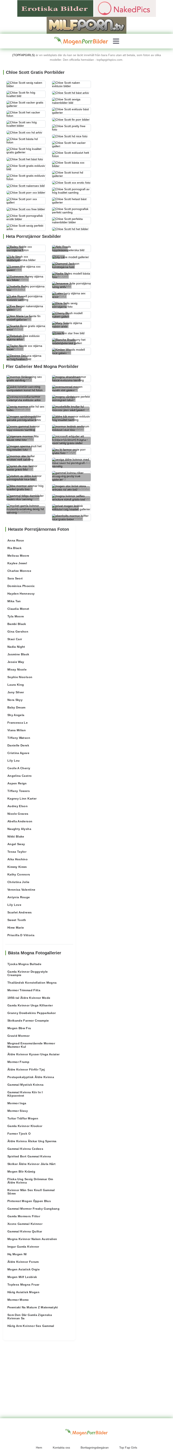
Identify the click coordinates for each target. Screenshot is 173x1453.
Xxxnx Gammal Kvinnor (24, 1223)
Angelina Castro (19, 775)
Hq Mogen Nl (17, 1254)
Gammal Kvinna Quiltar (24, 1231)
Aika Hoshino (17, 859)
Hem (39, 1447)
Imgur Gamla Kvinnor (23, 1246)
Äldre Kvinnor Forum (23, 1261)
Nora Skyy (15, 700)
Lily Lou (13, 760)
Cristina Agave (18, 753)
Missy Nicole (17, 669)
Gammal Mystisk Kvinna (25, 1084)
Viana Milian (16, 730)
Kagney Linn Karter (21, 798)
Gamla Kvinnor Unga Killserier (30, 1005)
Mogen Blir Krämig (21, 1171)
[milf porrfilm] (86, 25)
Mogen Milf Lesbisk (22, 1277)
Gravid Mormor (18, 1035)
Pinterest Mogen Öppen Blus (29, 1201)
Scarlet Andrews (19, 912)
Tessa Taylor (16, 851)
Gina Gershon (17, 631)
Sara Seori (15, 578)
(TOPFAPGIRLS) (23, 55)
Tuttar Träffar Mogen (22, 1118)
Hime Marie (15, 927)
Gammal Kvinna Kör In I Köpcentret (25, 1094)
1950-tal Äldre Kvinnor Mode (28, 997)
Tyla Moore (15, 616)
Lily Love (14, 904)
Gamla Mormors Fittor (23, 1216)
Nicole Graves (17, 813)
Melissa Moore (18, 555)
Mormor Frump (18, 1062)
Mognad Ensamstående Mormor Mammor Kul (31, 1045)
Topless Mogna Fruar (23, 1284)
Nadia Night (16, 646)
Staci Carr (14, 639)
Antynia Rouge (18, 897)
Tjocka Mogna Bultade (24, 964)
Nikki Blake (15, 836)
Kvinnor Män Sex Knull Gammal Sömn (31, 1191)
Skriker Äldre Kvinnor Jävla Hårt (31, 1164)
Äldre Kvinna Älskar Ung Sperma (32, 1141)
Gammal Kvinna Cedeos (25, 1148)
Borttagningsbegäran (95, 1447)
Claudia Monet (18, 608)
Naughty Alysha (19, 829)
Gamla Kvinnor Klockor (24, 1126)
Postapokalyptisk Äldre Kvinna (30, 1077)
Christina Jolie (18, 882)
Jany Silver (15, 692)
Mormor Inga (16, 1103)
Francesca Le (17, 722)
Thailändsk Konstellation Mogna (32, 982)
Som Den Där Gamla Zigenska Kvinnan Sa (29, 1316)
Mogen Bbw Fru (19, 1028)
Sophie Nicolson (19, 677)
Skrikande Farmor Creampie (28, 1020)
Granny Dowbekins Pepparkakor (31, 1013)
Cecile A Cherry (18, 768)
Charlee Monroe (19, 570)
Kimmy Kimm (17, 867)
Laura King (15, 684)
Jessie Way (15, 662)
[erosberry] (81, 40)
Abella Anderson (19, 821)
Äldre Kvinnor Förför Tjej (26, 1069)
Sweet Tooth (16, 920)
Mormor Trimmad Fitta (23, 990)
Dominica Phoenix (21, 586)
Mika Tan (14, 601)
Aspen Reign (17, 783)
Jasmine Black (18, 654)
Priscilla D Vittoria (20, 935)
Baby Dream (16, 707)
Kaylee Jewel (17, 563)
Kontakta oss (61, 1447)
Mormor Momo (18, 1299)
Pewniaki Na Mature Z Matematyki (32, 1307)
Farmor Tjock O (19, 1133)
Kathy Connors (18, 874)
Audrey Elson (17, 806)
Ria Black (14, 548)
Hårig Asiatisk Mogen (23, 1292)
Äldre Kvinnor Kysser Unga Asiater (33, 1054)
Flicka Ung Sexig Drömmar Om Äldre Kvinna (30, 1180)
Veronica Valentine (21, 889)
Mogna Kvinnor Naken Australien (32, 1239)
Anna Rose (15, 540)
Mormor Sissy (17, 1110)
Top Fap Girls (128, 1447)
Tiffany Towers (18, 791)
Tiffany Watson (18, 737)
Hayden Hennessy (21, 593)
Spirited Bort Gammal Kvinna (29, 1156)
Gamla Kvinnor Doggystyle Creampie (27, 973)
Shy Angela (15, 715)
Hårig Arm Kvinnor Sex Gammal (30, 1326)
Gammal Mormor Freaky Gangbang (33, 1208)
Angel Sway (16, 844)
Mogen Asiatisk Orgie (23, 1269)
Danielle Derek (18, 745)
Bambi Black (16, 624)
